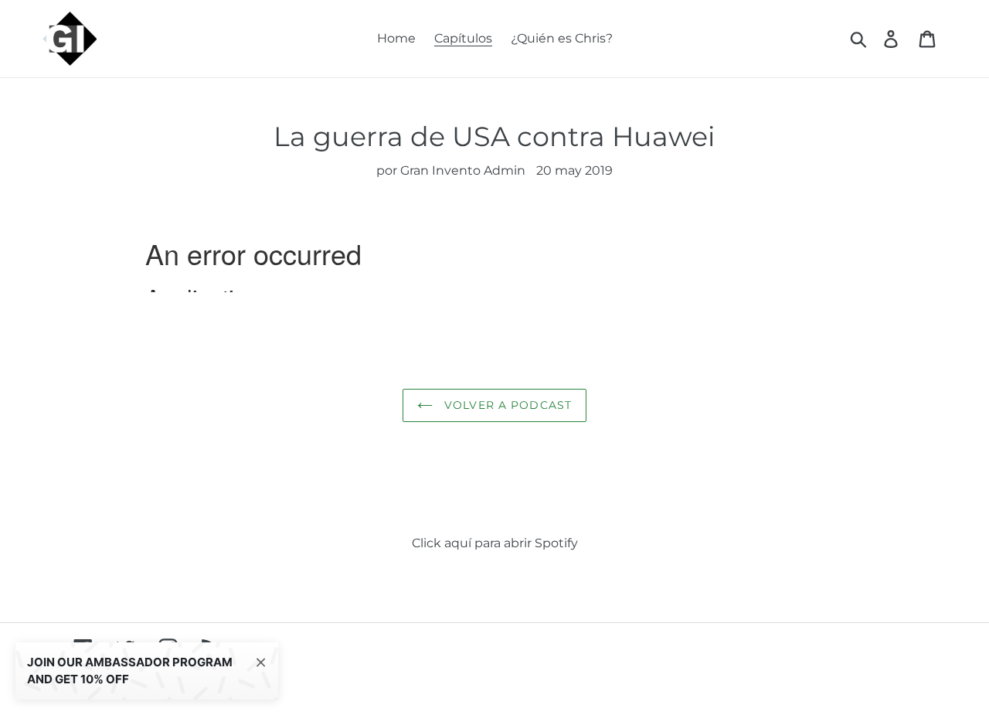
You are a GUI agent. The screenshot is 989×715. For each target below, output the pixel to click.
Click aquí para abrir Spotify (495, 543)
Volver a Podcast (506, 405)
